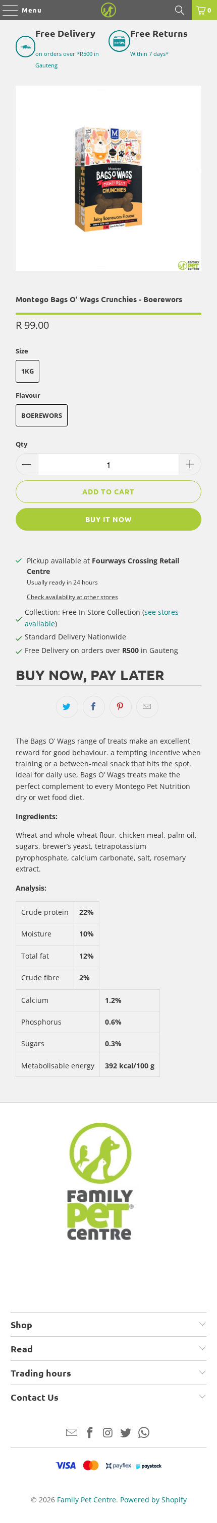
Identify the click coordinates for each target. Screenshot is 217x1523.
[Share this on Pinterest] (121, 707)
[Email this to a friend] (147, 707)
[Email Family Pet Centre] (72, 1433)
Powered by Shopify (153, 1499)
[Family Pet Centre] (109, 10)
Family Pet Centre (86, 1499)
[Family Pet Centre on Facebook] (89, 1433)
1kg (27, 371)
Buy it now (108, 519)
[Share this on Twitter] (67, 707)
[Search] (179, 10)
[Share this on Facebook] (94, 707)
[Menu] (5, 10)
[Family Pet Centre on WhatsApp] (144, 1433)
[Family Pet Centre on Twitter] (126, 1433)
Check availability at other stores (72, 597)
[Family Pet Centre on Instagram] (108, 1433)
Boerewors (41, 415)
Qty (21, 444)
